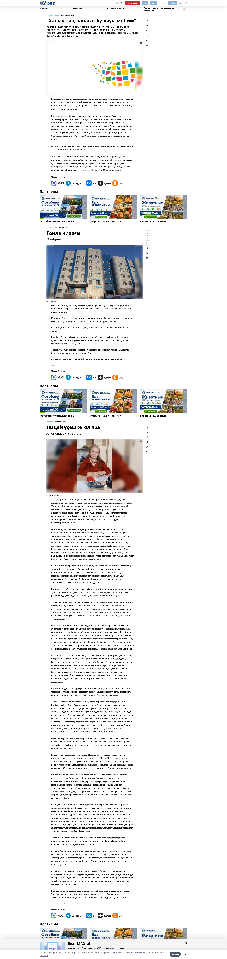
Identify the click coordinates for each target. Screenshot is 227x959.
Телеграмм (162, 3)
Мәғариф (50, 422)
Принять (175, 954)
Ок (153, 3)
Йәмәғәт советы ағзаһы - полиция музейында (159, 9)
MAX (180, 3)
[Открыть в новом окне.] (57, 183)
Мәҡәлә (44, 8)
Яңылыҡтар (51, 228)
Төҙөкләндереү (53, 15)
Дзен (173, 3)
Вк (145, 3)
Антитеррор (132, 3)
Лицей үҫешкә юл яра (116, 8)
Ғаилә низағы (76, 8)
